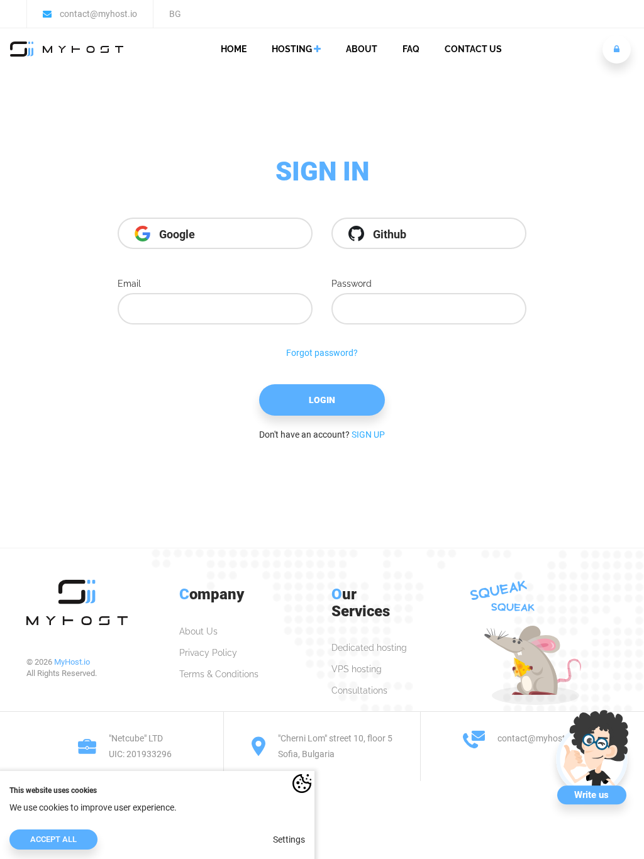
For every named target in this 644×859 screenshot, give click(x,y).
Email (129, 284)
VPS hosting (356, 669)
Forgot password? (322, 353)
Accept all (53, 839)
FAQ (410, 49)
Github (388, 234)
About (361, 49)
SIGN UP (368, 435)
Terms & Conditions (218, 674)
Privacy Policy (208, 653)
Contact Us (473, 49)
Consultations (359, 690)
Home (234, 49)
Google (176, 234)
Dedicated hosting (369, 648)
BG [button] (175, 14)
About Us (198, 631)
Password (351, 284)
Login (322, 400)
